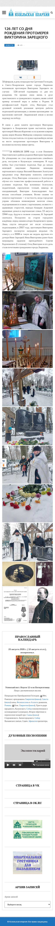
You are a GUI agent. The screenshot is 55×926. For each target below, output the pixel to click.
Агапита (34, 702)
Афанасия (32, 721)
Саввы (29, 715)
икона (37, 699)
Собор (29, 708)
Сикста (45, 699)
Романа (8, 705)
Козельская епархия (18, 921)
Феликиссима (23, 702)
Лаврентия (29, 699)
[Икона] (27, 666)
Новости (9, 45)
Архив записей (11, 896)
